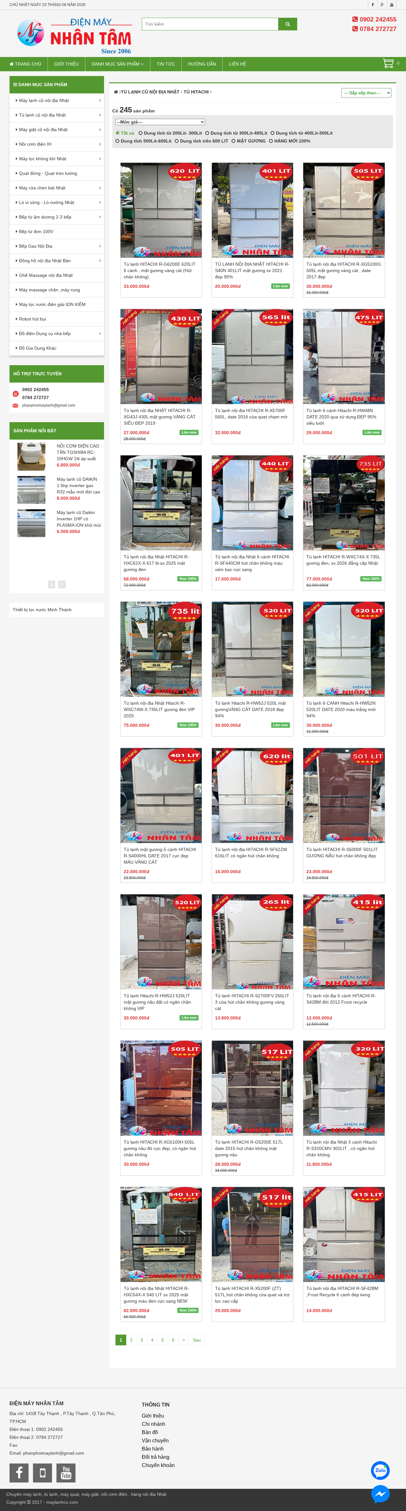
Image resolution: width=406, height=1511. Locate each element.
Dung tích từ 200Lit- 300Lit (172, 133)
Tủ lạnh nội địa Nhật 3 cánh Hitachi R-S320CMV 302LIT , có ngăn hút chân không (341, 1148)
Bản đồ (150, 1432)
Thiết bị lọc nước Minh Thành (42, 609)
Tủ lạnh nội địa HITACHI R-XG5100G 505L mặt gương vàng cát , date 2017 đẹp (343, 270)
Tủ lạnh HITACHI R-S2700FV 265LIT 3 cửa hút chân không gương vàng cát (252, 1002)
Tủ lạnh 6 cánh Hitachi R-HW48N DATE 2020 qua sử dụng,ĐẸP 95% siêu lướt (341, 417)
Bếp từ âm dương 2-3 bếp (45, 216)
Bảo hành (153, 1448)
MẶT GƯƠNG (251, 140)
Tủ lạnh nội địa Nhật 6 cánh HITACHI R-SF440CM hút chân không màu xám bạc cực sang (252, 563)
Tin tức (166, 64)
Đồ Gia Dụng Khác (37, 348)
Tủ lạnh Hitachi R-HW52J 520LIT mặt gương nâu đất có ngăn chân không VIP (157, 1002)
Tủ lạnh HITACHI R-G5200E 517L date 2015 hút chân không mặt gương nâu (249, 1148)
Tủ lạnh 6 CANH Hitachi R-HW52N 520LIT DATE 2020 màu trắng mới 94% (341, 709)
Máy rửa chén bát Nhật (42, 187)
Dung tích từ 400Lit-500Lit (304, 133)
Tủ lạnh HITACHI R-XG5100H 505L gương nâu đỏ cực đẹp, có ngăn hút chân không (160, 1148)
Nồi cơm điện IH (35, 144)
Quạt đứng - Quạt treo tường (48, 173)
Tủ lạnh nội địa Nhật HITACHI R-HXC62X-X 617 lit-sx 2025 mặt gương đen (156, 563)
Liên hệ (237, 64)
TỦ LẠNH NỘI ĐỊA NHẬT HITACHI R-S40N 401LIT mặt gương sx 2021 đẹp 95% (252, 270)
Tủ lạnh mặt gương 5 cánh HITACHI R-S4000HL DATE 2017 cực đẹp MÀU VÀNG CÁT (160, 856)
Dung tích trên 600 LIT (203, 140)
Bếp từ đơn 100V (36, 231)
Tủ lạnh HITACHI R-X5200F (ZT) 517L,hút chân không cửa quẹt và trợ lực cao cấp (252, 1295)
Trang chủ (27, 64)
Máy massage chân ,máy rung (49, 289)
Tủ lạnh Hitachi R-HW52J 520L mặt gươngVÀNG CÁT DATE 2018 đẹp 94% (250, 709)
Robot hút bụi (32, 318)
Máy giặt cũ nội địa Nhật (43, 129)
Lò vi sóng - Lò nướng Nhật (46, 202)
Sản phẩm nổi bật (34, 430)
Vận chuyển (155, 1440)
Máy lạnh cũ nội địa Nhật (44, 100)
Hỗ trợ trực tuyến (37, 373)
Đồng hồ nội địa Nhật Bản (45, 260)
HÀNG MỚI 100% (291, 140)
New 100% (188, 579)
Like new (280, 286)
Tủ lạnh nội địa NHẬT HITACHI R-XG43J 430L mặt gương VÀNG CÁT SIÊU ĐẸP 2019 (160, 417)
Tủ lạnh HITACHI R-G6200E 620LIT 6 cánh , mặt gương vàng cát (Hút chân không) (160, 270)
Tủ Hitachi (196, 91)
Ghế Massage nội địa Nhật (46, 275)
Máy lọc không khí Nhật (42, 158)
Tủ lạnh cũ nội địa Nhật (42, 114)
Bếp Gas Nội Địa (35, 246)
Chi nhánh (153, 1424)
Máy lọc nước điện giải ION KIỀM (52, 304)
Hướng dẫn (202, 64)
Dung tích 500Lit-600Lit (146, 140)
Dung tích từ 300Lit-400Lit (238, 133)
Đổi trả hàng (155, 1457)
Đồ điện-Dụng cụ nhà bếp (45, 333)
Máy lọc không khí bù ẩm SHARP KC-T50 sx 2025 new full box (80, 452)
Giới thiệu (66, 64)
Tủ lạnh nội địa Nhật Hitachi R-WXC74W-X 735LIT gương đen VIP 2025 (159, 709)
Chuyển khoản (158, 1465)
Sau (197, 1340)
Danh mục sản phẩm (116, 64)
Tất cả (127, 133)
